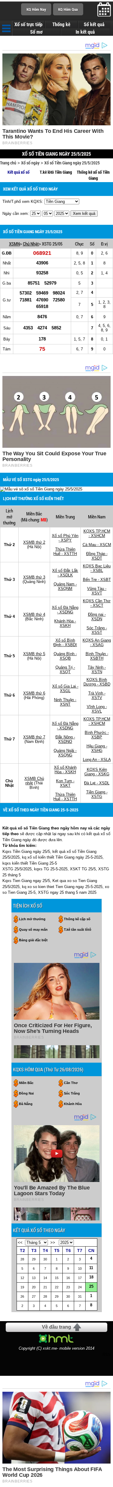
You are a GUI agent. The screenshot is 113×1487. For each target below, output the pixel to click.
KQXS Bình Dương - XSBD (96, 681)
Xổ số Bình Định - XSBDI (65, 642)
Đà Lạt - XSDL (96, 783)
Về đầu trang (56, 1327)
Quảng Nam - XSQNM (65, 586)
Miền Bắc (26, 1083)
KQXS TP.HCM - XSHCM (96, 533)
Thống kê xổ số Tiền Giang (93, 175)
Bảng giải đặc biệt (33, 940)
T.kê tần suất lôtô (77, 929)
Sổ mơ (36, 32)
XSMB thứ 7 (34, 737)
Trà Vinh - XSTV (96, 695)
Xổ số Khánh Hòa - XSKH (65, 769)
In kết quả (85, 32)
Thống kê (61, 24)
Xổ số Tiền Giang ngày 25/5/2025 (72, 163)
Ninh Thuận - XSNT (65, 702)
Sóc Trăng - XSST (96, 630)
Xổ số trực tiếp (28, 24)
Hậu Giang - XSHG (96, 748)
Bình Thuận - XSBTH (97, 656)
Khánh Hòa (73, 1104)
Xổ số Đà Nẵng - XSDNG (65, 609)
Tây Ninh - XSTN (97, 669)
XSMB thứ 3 (34, 577)
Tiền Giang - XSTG (97, 794)
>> (52, 1242)
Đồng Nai (26, 1093)
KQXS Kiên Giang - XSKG (96, 771)
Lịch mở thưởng (32, 919)
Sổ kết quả (94, 24)
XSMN (14, 244)
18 (91, 1277)
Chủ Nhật (31, 244)
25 (91, 1286)
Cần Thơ (71, 1083)
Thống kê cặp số (77, 919)
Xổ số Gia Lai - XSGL (65, 688)
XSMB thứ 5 (34, 654)
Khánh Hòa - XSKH (65, 623)
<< (20, 1242)
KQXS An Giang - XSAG (97, 642)
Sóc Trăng (72, 1093)
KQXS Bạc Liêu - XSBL (97, 568)
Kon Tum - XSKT (65, 783)
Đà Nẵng (26, 1104)
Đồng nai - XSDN (97, 616)
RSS (106, 1354)
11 (91, 1268)
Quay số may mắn (33, 929)
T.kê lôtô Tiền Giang (56, 172)
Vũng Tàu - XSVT (96, 590)
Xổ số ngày (30, 163)
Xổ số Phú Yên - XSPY (65, 537)
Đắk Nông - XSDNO (65, 739)
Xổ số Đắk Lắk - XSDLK (65, 572)
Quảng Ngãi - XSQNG (65, 752)
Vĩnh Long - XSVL (97, 708)
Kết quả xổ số (19, 172)
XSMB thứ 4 (34, 614)
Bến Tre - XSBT (97, 579)
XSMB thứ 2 (34, 542)
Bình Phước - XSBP (97, 734)
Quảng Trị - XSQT (65, 669)
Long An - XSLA (97, 759)
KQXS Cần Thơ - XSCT (97, 603)
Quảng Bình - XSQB (65, 656)
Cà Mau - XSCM (97, 544)
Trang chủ (8, 163)
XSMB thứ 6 (34, 693)
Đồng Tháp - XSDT (97, 555)
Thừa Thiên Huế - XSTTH (65, 551)
